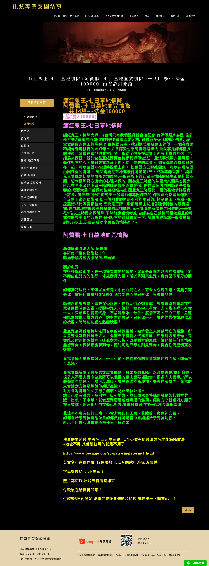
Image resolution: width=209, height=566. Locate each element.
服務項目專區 (92, 16)
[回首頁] (37, 6)
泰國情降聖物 (29, 197)
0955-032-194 (43, 549)
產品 (147, 16)
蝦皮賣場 (105, 541)
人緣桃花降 (28, 153)
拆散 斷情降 (28, 175)
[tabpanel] (104, 42)
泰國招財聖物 (29, 205)
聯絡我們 (175, 16)
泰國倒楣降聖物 (30, 212)
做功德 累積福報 (31, 182)
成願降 (25, 131)
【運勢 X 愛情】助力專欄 (66, 16)
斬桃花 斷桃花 (30, 168)
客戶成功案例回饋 (114, 16)
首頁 (88, 90)
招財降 (25, 138)
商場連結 (191, 16)
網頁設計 (134, 555)
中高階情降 (30, 116)
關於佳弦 (160, 16)
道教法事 (26, 227)
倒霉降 (25, 146)
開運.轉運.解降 (30, 160)
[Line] (195, 563)
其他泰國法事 (29, 190)
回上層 (188, 510)
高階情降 (122, 90)
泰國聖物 (26, 219)
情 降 (112, 90)
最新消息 (134, 16)
